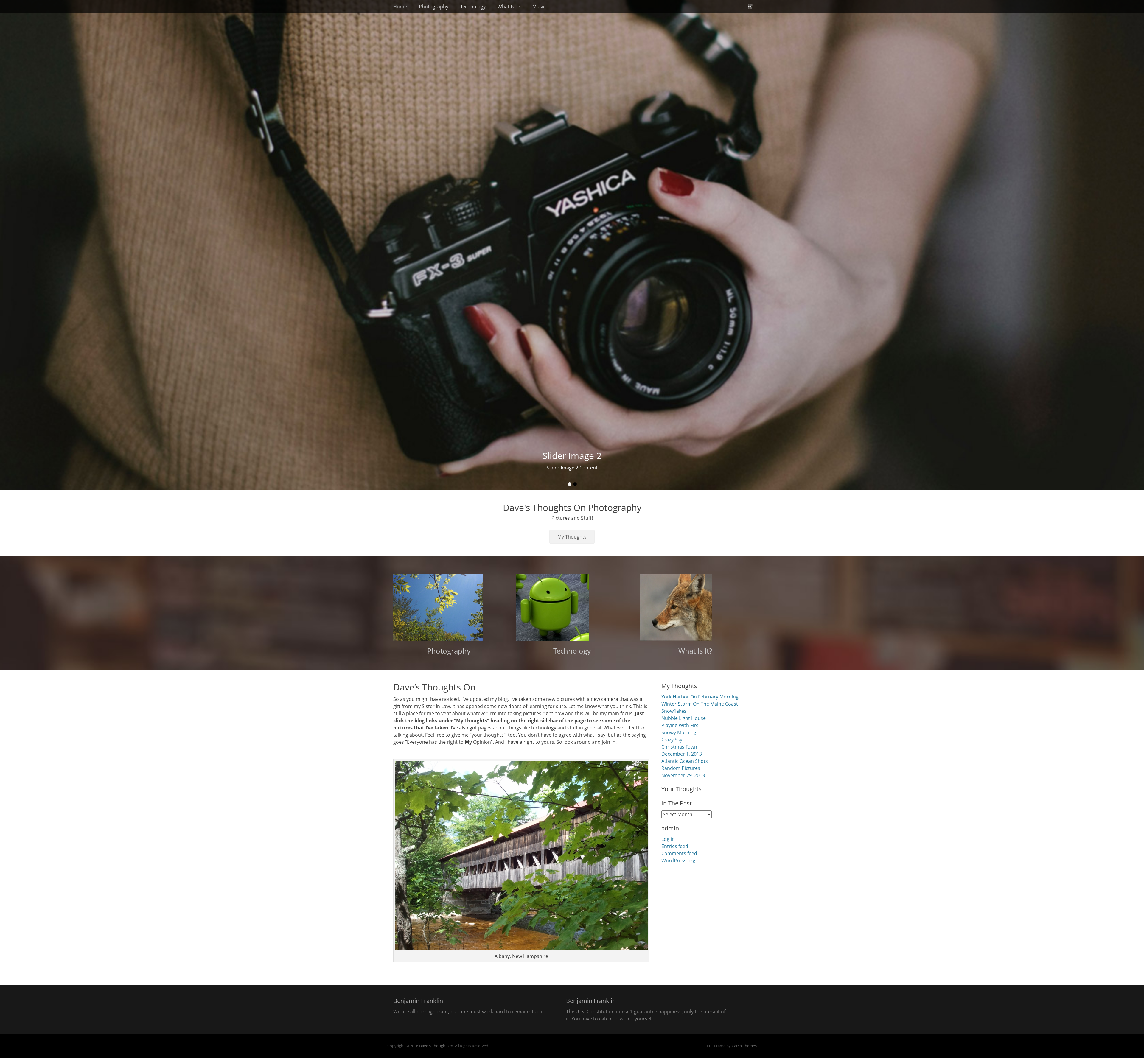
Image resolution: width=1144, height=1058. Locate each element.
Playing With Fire (680, 725)
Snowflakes (673, 711)
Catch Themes (744, 1045)
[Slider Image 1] (572, 245)
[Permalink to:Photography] (448, 607)
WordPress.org (678, 860)
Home (400, 6)
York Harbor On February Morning (700, 696)
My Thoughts (572, 536)
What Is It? (509, 6)
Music (538, 6)
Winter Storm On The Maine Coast (699, 704)
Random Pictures (680, 768)
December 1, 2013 (681, 754)
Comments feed (679, 853)
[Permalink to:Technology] (571, 607)
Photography (433, 6)
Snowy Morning (678, 732)
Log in (668, 839)
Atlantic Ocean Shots (684, 761)
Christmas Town (679, 746)
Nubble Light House (683, 718)
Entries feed (674, 846)
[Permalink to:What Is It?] (695, 607)
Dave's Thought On (436, 1045)
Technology (473, 6)
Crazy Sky (671, 739)
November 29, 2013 (683, 775)
